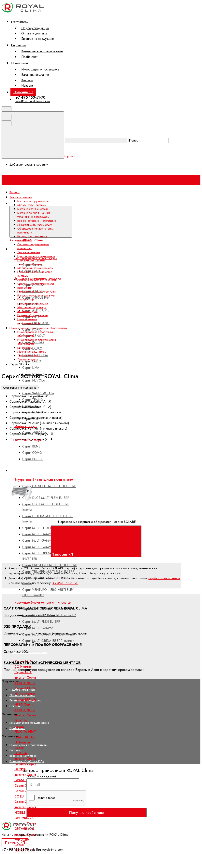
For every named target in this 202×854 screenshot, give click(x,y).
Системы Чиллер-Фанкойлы (35, 284)
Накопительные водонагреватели (28, 321)
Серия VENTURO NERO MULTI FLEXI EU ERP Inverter (48, 592)
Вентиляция (24, 287)
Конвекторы (25, 347)
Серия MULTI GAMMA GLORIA (44, 540)
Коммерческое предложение (42, 51)
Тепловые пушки (27, 359)
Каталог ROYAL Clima (87, 203)
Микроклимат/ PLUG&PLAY (35, 224)
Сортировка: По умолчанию (19, 388)
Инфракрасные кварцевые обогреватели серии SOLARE (96, 522)
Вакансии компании (35, 74)
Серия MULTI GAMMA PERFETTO (45, 547)
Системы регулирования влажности (33, 246)
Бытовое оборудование (33, 201)
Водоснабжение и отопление (36, 221)
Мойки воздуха (27, 311)
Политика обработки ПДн (26, 761)
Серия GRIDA (24, 785)
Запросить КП (63, 554)
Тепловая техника (28, 252)
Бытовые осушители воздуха (36, 295)
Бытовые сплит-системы (29, 652)
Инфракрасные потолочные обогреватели (35, 334)
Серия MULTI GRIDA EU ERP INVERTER (42, 556)
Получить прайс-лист (86, 812)
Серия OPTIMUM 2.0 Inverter (25, 818)
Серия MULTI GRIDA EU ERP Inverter (48, 640)
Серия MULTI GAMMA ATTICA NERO (48, 534)
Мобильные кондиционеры (35, 268)
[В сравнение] (34, 475)
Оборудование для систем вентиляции (35, 230)
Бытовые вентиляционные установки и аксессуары (33, 215)
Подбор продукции (35, 28)
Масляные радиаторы (31, 307)
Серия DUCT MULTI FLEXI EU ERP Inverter (45, 507)
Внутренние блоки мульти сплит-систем (43, 479)
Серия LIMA (30, 367)
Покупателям (19, 21)
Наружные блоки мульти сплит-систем (42, 602)
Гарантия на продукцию (37, 38)
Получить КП (23, 92)
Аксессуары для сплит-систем (37, 280)
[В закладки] (94, 475)
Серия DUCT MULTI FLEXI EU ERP (45, 498)
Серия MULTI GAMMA (37, 628)
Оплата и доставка (34, 33)
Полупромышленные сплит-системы (35, 274)
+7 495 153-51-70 (30, 97)
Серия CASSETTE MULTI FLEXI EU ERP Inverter (49, 489)
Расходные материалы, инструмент (32, 238)
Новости (27, 85)
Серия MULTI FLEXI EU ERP (41, 621)
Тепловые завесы (28, 355)
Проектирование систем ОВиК (37, 291)
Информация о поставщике (40, 69)
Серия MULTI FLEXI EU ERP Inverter (46, 528)
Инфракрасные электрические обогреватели (36, 342)
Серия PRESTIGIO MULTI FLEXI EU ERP (49, 565)
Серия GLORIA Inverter (25, 769)
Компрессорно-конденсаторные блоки (32, 301)
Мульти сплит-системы (31, 205)
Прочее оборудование (32, 315)
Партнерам (18, 45)
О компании (19, 63)
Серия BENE (31, 446)
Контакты (27, 80)
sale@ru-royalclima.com (32, 101)
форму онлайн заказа (164, 578)
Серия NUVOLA (33, 380)
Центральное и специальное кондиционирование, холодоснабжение (36, 260)
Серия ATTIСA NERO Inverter (24, 710)
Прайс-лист (29, 57)
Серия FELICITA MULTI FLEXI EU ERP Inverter (47, 519)
